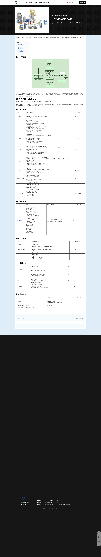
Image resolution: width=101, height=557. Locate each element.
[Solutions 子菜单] (32, 2)
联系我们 (47, 2)
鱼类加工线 (57, 15)
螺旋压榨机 (19, 138)
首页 (26, 2)
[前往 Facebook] (23, 504)
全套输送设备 (19, 220)
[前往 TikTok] (25, 504)
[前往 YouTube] (21, 504)
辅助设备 (40, 2)
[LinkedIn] (23, 318)
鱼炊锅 (18, 126)
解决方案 (30, 2)
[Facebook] (18, 318)
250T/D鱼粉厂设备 (50, 500)
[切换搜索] (57, 2)
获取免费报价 (82, 2)
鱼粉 (77, 318)
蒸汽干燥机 (19, 149)
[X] (21, 318)
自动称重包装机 (20, 193)
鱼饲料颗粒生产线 (50, 504)
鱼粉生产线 (81, 318)
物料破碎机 (19, 116)
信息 (44, 2)
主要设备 (35, 2)
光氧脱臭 (18, 280)
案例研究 (39, 502)
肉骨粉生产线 (49, 502)
